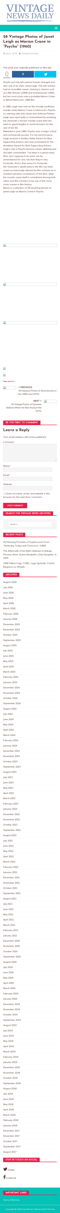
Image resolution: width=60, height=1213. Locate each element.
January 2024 (10, 745)
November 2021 (11, 882)
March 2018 (9, 1114)
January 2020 (10, 998)
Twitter (11, 1169)
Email (6, 475)
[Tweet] (45, 74)
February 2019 (10, 1056)
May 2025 (8, 661)
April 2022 (8, 856)
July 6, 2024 (11, 53)
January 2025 (10, 682)
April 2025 (8, 666)
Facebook (11, 1178)
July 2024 (8, 714)
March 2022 (9, 861)
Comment (8, 442)
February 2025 (10, 677)
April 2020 (8, 983)
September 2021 (12, 893)
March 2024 (9, 735)
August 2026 (9, 582)
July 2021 (8, 903)
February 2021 (10, 930)
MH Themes (49, 1209)
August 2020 (9, 962)
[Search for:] (30, 524)
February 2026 (10, 613)
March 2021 (9, 925)
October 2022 (10, 824)
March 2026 (9, 608)
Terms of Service (11, 1200)
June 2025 (8, 656)
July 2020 (8, 967)
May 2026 (8, 598)
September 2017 (12, 1146)
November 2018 (11, 1072)
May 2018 (8, 1104)
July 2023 (8, 777)
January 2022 (10, 872)
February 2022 (10, 867)
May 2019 (8, 1041)
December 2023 (11, 750)
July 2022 (8, 840)
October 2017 (10, 1141)
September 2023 (12, 766)
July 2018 (8, 1093)
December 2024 (11, 687)
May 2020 (8, 977)
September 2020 (12, 956)
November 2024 (11, 692)
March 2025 (9, 671)
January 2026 (10, 619)
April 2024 (8, 729)
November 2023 (11, 756)
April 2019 (8, 1046)
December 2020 (11, 940)
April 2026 (8, 603)
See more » (9, 381)
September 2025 (12, 640)
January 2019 (10, 1062)
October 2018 (10, 1078)
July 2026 (8, 587)
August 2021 (9, 898)
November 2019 (11, 1009)
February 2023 (10, 803)
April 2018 (8, 1109)
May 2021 (8, 914)
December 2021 (11, 877)
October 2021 (10, 888)
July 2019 (8, 1030)
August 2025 (9, 645)
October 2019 (10, 1014)
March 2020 (9, 988)
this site (47, 67)
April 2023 (8, 793)
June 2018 (8, 1099)
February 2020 (10, 993)
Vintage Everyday (30, 53)
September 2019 (12, 1020)
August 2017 (9, 1151)
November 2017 (11, 1135)
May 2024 (8, 724)
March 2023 (9, 798)
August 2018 (9, 1088)
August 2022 (9, 835)
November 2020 (11, 946)
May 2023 (8, 787)
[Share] (23, 74)
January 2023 (10, 808)
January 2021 (10, 935)
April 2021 (8, 919)
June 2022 (8, 845)
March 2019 (9, 1051)
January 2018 (10, 1125)
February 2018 (10, 1120)
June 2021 (8, 909)
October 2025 (10, 634)
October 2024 (10, 698)
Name (6, 465)
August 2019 (9, 1025)
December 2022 (11, 814)
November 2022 (11, 819)
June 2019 (8, 1035)
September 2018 (12, 1083)
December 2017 (11, 1130)
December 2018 (11, 1067)
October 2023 (10, 761)
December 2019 (11, 1004)
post (10, 67)
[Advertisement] (30, 218)
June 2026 (8, 592)
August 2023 (9, 771)
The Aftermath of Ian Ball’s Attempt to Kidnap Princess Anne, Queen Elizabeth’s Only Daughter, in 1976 (29, 554)
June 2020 (8, 972)
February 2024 (10, 740)
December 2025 (11, 624)
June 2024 (8, 719)
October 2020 (10, 951)
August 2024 (9, 708)
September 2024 (12, 703)
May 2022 (8, 851)
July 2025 (8, 650)
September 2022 (12, 830)
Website (7, 484)
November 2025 (11, 629)
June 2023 (8, 782)
